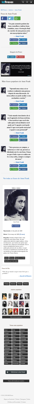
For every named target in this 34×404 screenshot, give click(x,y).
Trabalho (23, 348)
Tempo (6, 336)
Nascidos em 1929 (20, 258)
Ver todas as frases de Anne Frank (16, 178)
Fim (6, 357)
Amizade (7, 342)
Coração (7, 339)
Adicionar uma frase (18, 372)
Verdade (23, 336)
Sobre (28, 399)
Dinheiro (7, 351)
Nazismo (12, 258)
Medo (6, 345)
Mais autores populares (16, 317)
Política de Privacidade (14, 402)
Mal (22, 342)
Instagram (23, 399)
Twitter (17, 399)
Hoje (14, 345)
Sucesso (23, 360)
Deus (14, 336)
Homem (23, 330)
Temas (26, 284)
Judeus (6, 258)
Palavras (15, 348)
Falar (14, 357)
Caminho (15, 354)
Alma (14, 342)
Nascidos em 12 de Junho (11, 261)
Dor (21, 354)
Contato (24, 402)
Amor (6, 330)
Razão (6, 354)
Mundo (14, 333)
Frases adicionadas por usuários (16, 381)
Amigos (7, 333)
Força (14, 351)
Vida (14, 330)
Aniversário (16, 363)
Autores (13, 284)
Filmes (20, 284)
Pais (6, 360)
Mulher (14, 339)
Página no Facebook (9, 399)
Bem (22, 333)
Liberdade (7, 348)
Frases (7, 284)
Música (15, 360)
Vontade (23, 363)
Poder (22, 345)
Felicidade (23, 339)
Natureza (23, 351)
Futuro (6, 363)
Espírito (23, 357)
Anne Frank (20, 36)
